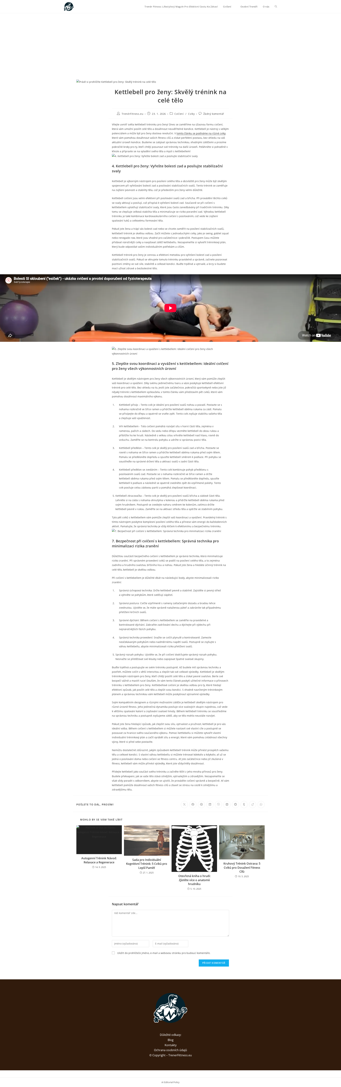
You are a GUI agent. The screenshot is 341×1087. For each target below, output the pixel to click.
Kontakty (171, 1045)
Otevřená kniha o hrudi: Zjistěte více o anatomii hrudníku (194, 880)
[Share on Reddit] (235, 804)
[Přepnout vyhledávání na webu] (276, 6)
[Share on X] (184, 804)
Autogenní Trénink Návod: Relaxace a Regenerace (99, 860)
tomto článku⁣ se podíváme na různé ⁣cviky (201, 133)
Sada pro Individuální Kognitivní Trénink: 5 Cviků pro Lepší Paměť (146, 864)
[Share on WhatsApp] (261, 804)
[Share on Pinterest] (201, 804)
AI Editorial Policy (170, 1082)
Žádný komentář (213, 113)
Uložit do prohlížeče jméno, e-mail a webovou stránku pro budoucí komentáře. (163, 953)
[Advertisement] (170, 40)
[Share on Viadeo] (252, 804)
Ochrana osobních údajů (170, 1050)
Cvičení (179, 113)
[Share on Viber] (218, 804)
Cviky (191, 113)
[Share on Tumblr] (244, 804)
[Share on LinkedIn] (209, 804)
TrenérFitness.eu (133, 113)
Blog (171, 1040)
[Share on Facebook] (192, 804)
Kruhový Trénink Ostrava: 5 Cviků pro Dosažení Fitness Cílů (241, 867)
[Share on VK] (227, 804)
